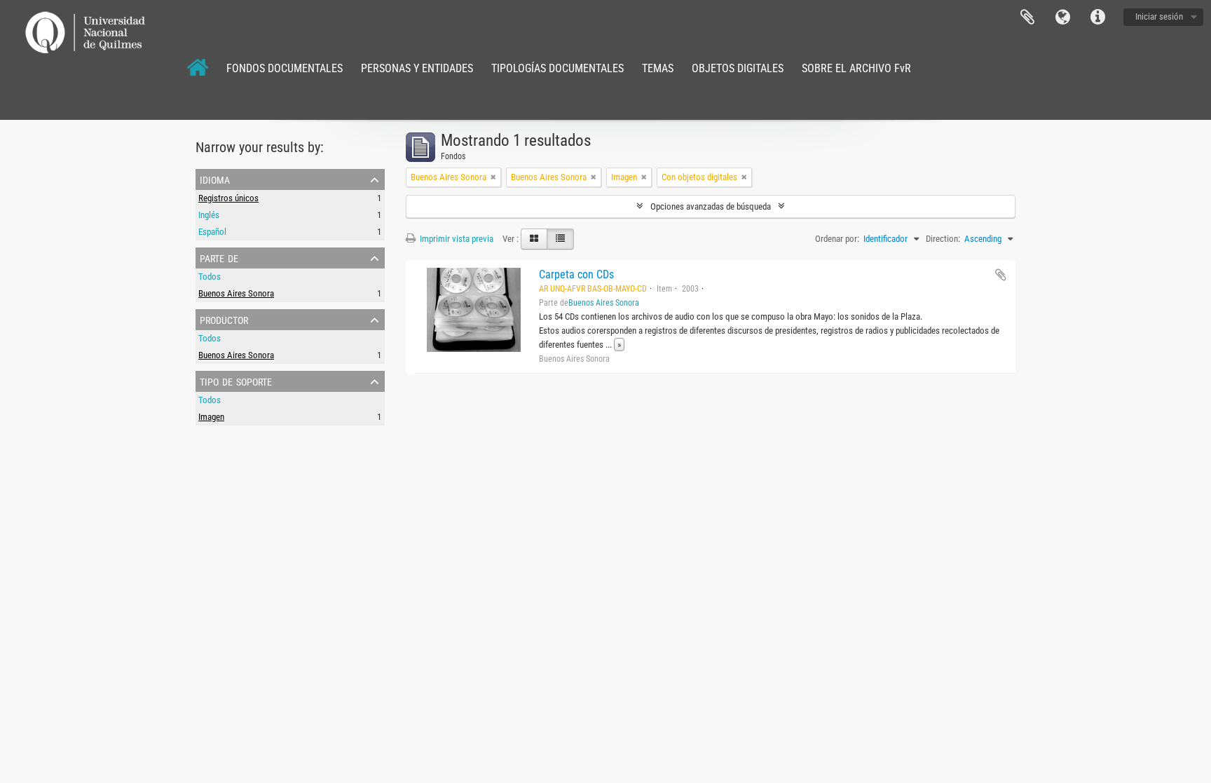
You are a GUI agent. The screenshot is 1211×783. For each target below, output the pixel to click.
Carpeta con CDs (576, 274)
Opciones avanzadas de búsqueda (710, 206)
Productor (224, 319)
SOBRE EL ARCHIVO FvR (856, 68)
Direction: (943, 238)
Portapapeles (1027, 17)
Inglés (208, 215)
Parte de (219, 257)
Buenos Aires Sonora (236, 293)
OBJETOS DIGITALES (738, 68)
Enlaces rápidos (1097, 17)
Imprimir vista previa (455, 238)
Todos (209, 276)
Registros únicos (228, 198)
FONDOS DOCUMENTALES (284, 68)
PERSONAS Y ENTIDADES (417, 68)
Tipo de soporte (236, 380)
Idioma (1062, 17)
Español (212, 231)
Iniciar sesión (1159, 16)
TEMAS (657, 68)
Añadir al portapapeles (1001, 275)
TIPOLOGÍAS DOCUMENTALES (557, 68)
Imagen (211, 416)
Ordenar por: (837, 238)
